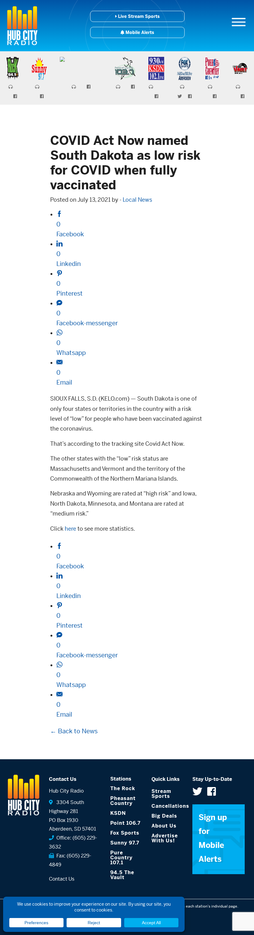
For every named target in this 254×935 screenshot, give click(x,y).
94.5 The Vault (122, 875)
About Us (164, 826)
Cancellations (167, 806)
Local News (137, 199)
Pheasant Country (123, 801)
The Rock (122, 788)
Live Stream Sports (138, 16)
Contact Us (61, 879)
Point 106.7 (125, 823)
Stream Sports (161, 793)
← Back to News (74, 731)
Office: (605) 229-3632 (73, 842)
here (70, 528)
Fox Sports (124, 833)
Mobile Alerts (139, 32)
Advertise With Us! (164, 838)
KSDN (118, 813)
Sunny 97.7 (124, 843)
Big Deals (164, 816)
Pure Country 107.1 (121, 857)
